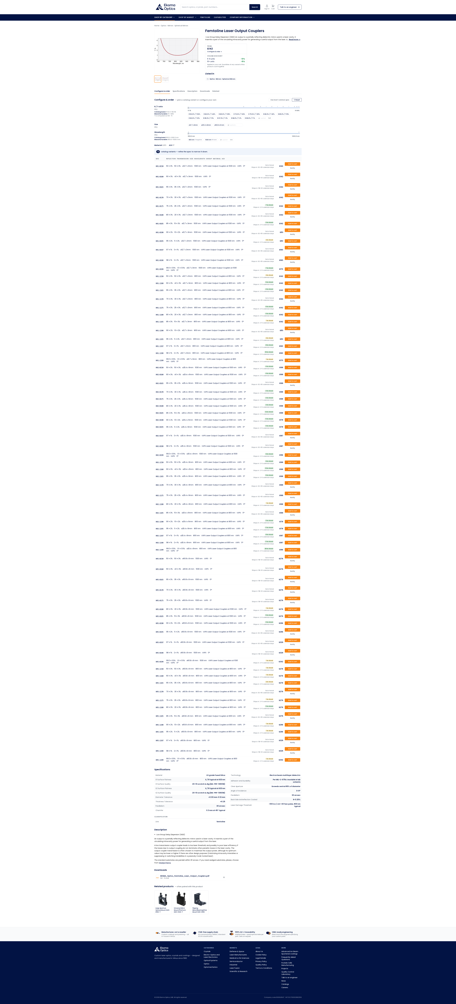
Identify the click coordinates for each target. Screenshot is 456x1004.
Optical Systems (210, 960)
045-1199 (159, 760)
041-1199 (159, 360)
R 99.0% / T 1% (250, 118)
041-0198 (159, 260)
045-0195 (159, 632)
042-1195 (159, 529)
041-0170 (159, 197)
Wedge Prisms (165, 863)
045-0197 (159, 642)
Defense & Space (237, 951)
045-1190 (159, 725)
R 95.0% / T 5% (208, 118)
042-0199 (159, 455)
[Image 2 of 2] (165, 79)
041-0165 (159, 187)
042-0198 (159, 446)
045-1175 (159, 700)
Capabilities (220, 17)
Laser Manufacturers (238, 955)
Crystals (207, 951)
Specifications (179, 91)
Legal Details (261, 958)
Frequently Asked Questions (288, 958)
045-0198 (159, 653)
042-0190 (159, 420)
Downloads (205, 91)
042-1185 (159, 513)
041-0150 (159, 166)
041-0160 (159, 177)
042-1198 (159, 543)
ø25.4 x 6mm (206, 125)
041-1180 (159, 315)
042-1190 (159, 522)
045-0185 (159, 616)
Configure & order (162, 91)
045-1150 (159, 669)
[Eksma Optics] (165, 7)
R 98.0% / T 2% (236, 118)
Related (215, 91)
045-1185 (159, 716)
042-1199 (159, 550)
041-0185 (159, 224)
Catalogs (285, 984)
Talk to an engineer (289, 977)
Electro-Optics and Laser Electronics (212, 956)
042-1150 (159, 462)
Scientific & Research (238, 971)
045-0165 (159, 579)
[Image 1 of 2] (157, 79)
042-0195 (159, 427)
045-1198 (159, 751)
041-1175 (159, 308)
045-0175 (159, 600)
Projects (284, 968)
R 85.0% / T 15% (283, 114)
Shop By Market (186, 17)
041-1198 (159, 353)
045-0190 (159, 623)
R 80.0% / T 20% (269, 114)
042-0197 (159, 436)
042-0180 (159, 406)
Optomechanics (210, 967)
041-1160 (159, 283)
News (283, 981)
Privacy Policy (261, 961)
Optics (163, 25)
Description (192, 91)
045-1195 (159, 732)
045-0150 (159, 559)
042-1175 (159, 495)
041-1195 (159, 339)
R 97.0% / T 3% (222, 118)
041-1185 (159, 322)
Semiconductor (236, 961)
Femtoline (205, 17)
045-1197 (159, 740)
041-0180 (159, 215)
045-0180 (159, 609)
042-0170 (159, 392)
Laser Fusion (235, 968)
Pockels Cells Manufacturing (287, 964)
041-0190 (159, 232)
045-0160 (159, 569)
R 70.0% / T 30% (239, 114)
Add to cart (292, 164)
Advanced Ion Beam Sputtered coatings (289, 952)
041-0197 (159, 250)
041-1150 (159, 276)
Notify (292, 168)
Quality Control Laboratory (287, 973)
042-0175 (159, 399)
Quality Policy (261, 965)
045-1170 (159, 692)
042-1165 (159, 476)
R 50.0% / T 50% (194, 114)
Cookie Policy (261, 955)
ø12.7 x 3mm (193, 125)
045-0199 (159, 662)
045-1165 (159, 683)
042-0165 (159, 383)
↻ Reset (297, 100)
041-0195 (159, 241)
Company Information (241, 17)
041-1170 (159, 299)
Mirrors (170, 25)
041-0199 (159, 269)
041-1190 (159, 330)
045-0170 (159, 590)
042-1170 (159, 485)
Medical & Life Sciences (239, 958)
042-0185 (159, 413)
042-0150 (159, 367)
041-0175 (159, 206)
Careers (284, 987)
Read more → (294, 39)
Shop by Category (163, 17)
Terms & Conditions (264, 968)
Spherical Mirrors (181, 25)
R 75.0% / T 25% (254, 114)
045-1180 (159, 707)
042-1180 (159, 504)
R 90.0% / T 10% (194, 118)
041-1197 (159, 346)
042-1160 (159, 469)
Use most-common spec (280, 100)
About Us (259, 951)
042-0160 (159, 374)
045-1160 (159, 676)
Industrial (233, 965)
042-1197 (159, 536)
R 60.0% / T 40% (209, 114)
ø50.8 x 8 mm (219, 125)
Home (156, 25)
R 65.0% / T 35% (224, 114)
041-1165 (159, 290)
